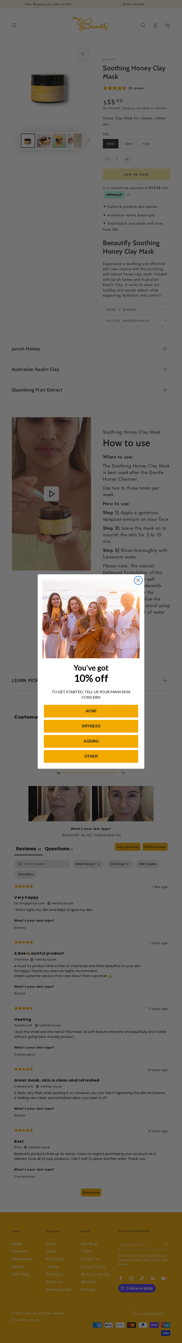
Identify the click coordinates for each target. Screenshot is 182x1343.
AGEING (91, 741)
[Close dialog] (138, 580)
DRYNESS (91, 726)
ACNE (91, 711)
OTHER (91, 756)
